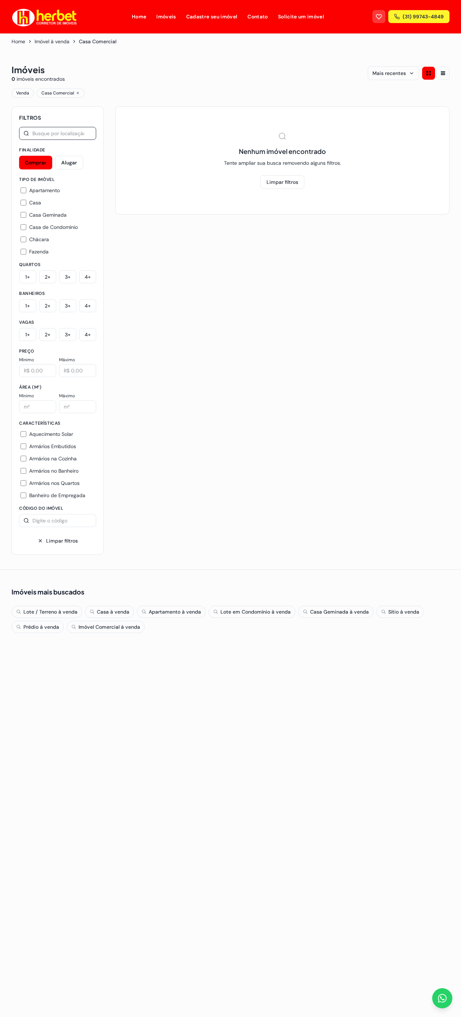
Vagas (26, 322)
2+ (47, 277)
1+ (27, 277)
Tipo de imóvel (37, 179)
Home (139, 16)
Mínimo (26, 360)
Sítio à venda (403, 612)
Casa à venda (113, 612)
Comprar (35, 162)
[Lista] (443, 73)
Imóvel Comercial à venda (109, 627)
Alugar (69, 162)
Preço (26, 351)
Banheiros (32, 293)
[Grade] (428, 73)
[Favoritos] (378, 16)
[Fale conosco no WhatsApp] (442, 998)
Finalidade (32, 150)
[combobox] (57, 133)
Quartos (29, 264)
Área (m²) (30, 387)
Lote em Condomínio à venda (255, 612)
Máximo (67, 360)
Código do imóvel (41, 508)
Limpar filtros (62, 541)
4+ (88, 277)
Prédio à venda (41, 627)
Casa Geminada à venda (339, 612)
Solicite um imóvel (301, 16)
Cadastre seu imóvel (212, 16)
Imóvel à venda (52, 41)
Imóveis (166, 16)
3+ (68, 277)
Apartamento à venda (175, 612)
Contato (257, 16)
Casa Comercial (57, 93)
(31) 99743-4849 (423, 16)
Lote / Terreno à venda (50, 612)
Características (40, 423)
